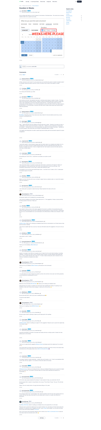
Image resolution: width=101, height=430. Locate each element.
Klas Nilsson (24, 175)
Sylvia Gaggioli (24, 121)
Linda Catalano (24, 153)
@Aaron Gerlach (34, 265)
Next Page (42, 417)
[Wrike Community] (21, 2)
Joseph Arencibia (38, 142)
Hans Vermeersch (25, 185)
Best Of (67, 23)
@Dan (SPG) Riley (24, 404)
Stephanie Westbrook (26, 78)
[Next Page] (61, 74)
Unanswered (74, 20)
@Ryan (22, 114)
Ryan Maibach (24, 10)
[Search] (76, 2)
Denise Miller (24, 311)
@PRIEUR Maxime (35, 306)
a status (45, 408)
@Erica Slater (23, 223)
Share (20, 60)
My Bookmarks (74, 15)
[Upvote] (20, 66)
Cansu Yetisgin (24, 319)
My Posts (74, 17)
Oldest (24, 74)
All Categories (69, 10)
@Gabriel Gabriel (39, 344)
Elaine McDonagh (25, 401)
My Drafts (74, 19)
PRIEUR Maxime (25, 292)
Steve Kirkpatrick (25, 161)
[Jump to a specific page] (63, 74)
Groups (67, 22)
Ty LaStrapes (24, 88)
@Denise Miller (23, 322)
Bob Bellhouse (24, 233)
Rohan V (36, 12)
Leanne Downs (37, 357)
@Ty (20, 114)
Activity (67, 14)
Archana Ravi (24, 270)
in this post (36, 409)
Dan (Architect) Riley (25, 376)
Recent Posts (68, 12)
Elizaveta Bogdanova (39, 195)
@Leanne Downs (23, 369)
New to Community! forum (43, 348)
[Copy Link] (38, 12)
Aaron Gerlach (24, 249)
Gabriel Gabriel (24, 329)
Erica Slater (24, 205)
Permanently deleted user (26, 220)
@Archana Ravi (34, 283)
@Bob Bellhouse (34, 244)
